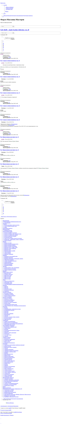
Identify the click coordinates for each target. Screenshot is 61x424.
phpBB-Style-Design (18, 412)
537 (9, 73)
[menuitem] (9, 7)
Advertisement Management (13, 406)
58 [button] (3, 49)
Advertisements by (4, 406)
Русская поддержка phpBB (5, 410)
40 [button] (3, 43)
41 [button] (3, 44)
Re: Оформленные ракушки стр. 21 (9, 137)
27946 (9, 57)
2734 (9, 160)
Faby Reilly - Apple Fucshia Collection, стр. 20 (14, 30)
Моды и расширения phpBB (6, 413)
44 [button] (3, 47)
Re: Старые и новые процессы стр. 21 (10, 60)
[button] (3, 36)
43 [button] (3, 46)
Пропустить (2, 3)
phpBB (9, 408)
